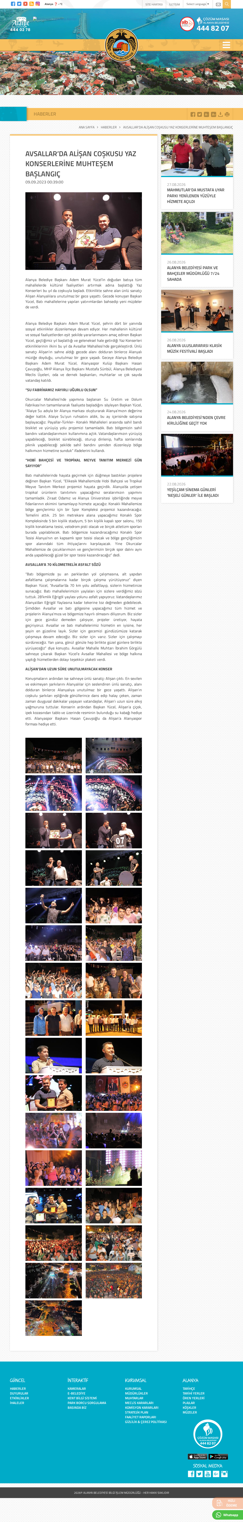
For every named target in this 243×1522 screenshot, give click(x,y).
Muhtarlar (134, 1397)
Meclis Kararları (139, 1402)
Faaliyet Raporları (140, 1416)
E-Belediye (76, 1393)
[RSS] (31, 3)
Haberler (109, 127)
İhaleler (17, 1402)
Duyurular (19, 1393)
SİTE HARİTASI (154, 4)
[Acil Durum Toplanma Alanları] (56, 18)
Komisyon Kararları (142, 1407)
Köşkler (189, 1407)
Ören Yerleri (194, 1397)
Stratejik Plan (136, 1412)
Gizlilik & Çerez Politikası (146, 1421)
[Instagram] (38, 3)
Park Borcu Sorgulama (87, 1402)
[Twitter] (19, 3)
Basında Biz (77, 1407)
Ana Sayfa (86, 127)
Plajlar (189, 1402)
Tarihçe (189, 1388)
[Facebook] (13, 3)
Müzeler (190, 1412)
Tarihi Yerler (194, 1393)
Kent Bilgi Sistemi (82, 1397)
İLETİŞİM (174, 4)
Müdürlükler (136, 1393)
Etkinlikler (19, 1397)
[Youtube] (25, 3)
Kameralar (77, 1388)
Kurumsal (133, 1388)
